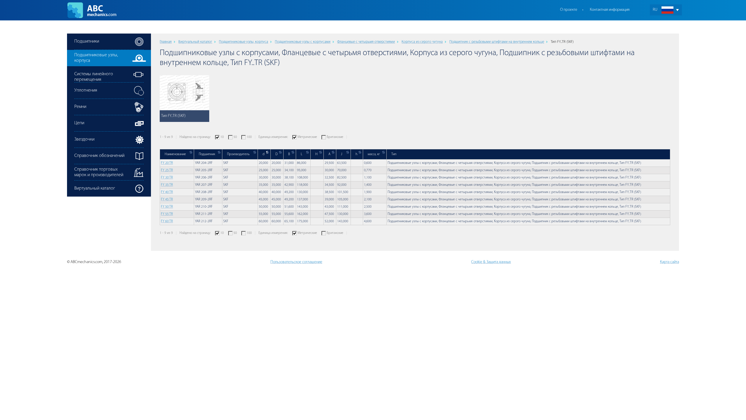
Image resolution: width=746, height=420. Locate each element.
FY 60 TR (167, 221)
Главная (166, 42)
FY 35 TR (167, 185)
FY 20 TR (167, 163)
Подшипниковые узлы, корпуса (243, 42)
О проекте (568, 10)
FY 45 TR (167, 199)
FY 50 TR (167, 207)
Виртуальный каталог (195, 42)
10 (222, 137)
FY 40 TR (167, 192)
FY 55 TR (167, 214)
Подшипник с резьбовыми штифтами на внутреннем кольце (496, 42)
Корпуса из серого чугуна (422, 42)
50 (235, 137)
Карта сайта (669, 262)
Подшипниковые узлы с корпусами (302, 42)
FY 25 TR (167, 170)
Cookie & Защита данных (491, 262)
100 (249, 137)
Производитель (238, 154)
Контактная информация (609, 10)
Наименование (175, 154)
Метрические (307, 137)
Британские (335, 137)
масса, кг (374, 154)
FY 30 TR (167, 177)
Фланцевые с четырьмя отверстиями (366, 42)
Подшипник (207, 154)
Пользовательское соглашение (296, 262)
